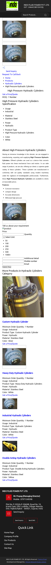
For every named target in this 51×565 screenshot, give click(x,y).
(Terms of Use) (42, 559)
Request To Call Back (11, 74)
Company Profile (11, 536)
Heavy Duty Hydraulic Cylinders (17, 373)
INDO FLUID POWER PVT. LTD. (36, 6)
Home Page (9, 532)
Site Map (8, 548)
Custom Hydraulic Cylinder (15, 322)
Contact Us (9, 544)
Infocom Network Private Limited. (35, 562)
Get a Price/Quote (10, 94)
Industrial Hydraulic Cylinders (16, 415)
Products (9, 81)
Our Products (10, 540)
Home (7, 78)
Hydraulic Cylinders (13, 83)
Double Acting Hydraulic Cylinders (19, 458)
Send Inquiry (11, 71)
